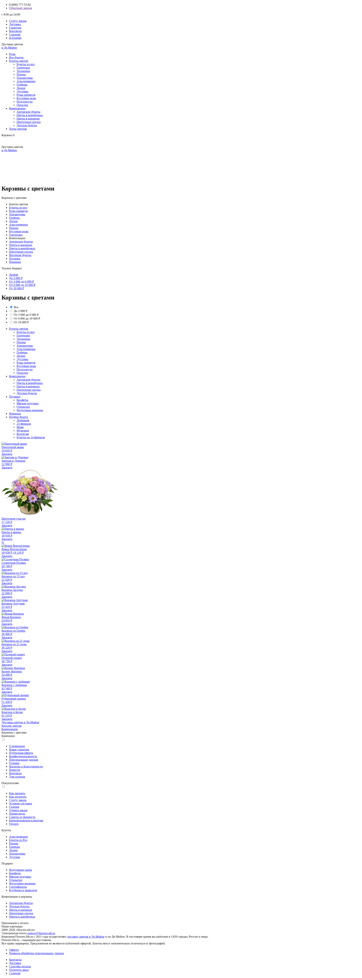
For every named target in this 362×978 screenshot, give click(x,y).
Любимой (23, 420)
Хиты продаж (18, 128)
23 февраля (24, 423)
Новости (14, 769)
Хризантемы (25, 77)
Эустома (14, 857)
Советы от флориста (22, 817)
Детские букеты (27, 125)
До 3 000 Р (16, 278)
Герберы (22, 84)
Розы (12, 54)
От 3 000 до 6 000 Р (21, 281)
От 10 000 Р (16, 288)
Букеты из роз (26, 64)
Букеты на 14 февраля (31, 437)
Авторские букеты (28, 111)
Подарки (14, 258)
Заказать (7, 454)
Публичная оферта (21, 752)
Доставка (15, 24)
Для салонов (17, 776)
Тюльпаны (23, 71)
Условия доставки (20, 803)
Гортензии (23, 67)
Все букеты (16, 57)
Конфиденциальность (23, 756)
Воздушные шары (20, 869)
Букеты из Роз (18, 840)
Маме (20, 427)
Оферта (14, 949)
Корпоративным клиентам (26, 820)
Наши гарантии (19, 749)
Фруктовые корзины (30, 410)
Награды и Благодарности (26, 766)
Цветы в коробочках (30, 115)
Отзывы (14, 763)
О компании (17, 746)
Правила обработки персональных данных (36, 953)
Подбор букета (18, 417)
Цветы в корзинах (28, 118)
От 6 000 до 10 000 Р (22, 285)
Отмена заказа (18, 810)
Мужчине (23, 430)
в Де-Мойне (9, 47)
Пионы (21, 74)
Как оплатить (17, 796)
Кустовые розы (26, 98)
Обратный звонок (20, 8)
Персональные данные (23, 759)
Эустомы (22, 91)
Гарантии (15, 27)
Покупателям (10, 783)
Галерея (14, 806)
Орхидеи (22, 105)
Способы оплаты (20, 966)
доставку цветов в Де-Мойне (85, 936)
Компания (8, 736)
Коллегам (23, 434)
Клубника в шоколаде (23, 890)
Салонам (14, 34)
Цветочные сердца (29, 122)
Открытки (23, 406)
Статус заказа (17, 20)
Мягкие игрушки (28, 403)
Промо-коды (17, 813)
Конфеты (22, 400)
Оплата (13, 823)
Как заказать (17, 793)
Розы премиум (26, 94)
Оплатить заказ (19, 969)
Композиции (17, 108)
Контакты (15, 31)
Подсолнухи (25, 101)
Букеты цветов (18, 60)
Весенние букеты (20, 255)
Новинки (15, 262)
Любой (13, 274)
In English (15, 37)
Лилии (21, 88)
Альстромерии (26, 81)
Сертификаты (18, 886)
